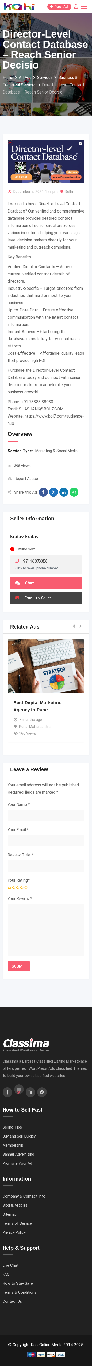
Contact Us (12, 1301)
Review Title (20, 855)
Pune (23, 727)
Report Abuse (26, 478)
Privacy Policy (14, 1232)
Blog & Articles (15, 1205)
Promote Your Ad (17, 1163)
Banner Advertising (18, 1154)
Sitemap (10, 1214)
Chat (29, 583)
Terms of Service (17, 1223)
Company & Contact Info (24, 1196)
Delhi (69, 191)
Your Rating (19, 880)
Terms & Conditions (20, 1292)
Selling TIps (12, 1127)
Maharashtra (40, 727)
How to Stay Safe (18, 1283)
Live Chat (10, 1265)
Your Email (18, 829)
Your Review (20, 898)
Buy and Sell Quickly (19, 1136)
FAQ (6, 1274)
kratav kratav (24, 536)
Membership (13, 1145)
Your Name (19, 804)
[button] (74, 626)
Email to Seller (37, 598)
